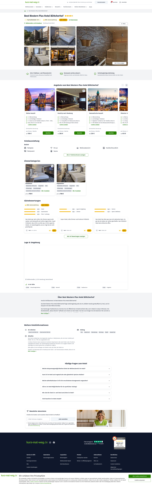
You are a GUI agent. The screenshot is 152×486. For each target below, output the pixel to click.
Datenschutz (114, 457)
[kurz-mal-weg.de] (32, 2)
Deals (90, 7)
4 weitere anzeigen (32, 124)
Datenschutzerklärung (35, 425)
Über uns (96, 461)
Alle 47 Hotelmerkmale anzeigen (76, 155)
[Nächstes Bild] (52, 99)
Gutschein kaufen (101, 2)
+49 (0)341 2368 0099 (73, 2)
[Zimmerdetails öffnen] (52, 166)
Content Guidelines (115, 464)
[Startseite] (25, 11)
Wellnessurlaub (29, 7)
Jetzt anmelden (63, 419)
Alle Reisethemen (64, 464)
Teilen (124, 23)
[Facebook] (54, 442)
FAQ (27, 464)
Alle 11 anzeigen (45, 191)
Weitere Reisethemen (80, 7)
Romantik (57, 7)
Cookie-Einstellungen (32, 467)
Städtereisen (48, 7)
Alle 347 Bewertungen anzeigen (76, 236)
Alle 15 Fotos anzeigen (119, 63)
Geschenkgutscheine (48, 457)
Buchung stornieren (31, 461)
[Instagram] (50, 442)
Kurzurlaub (38, 7)
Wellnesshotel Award (65, 461)
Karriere (96, 457)
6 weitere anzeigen (95, 124)
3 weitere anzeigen (64, 124)
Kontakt (28, 457)
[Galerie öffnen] (36, 36)
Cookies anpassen (34, 481)
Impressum (113, 461)
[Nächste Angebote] (126, 85)
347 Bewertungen (73, 20)
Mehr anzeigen (45, 313)
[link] (40, 112)
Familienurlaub (67, 7)
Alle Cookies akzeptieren (140, 476)
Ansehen (48, 133)
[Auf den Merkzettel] (52, 91)
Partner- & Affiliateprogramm (84, 461)
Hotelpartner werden (82, 457)
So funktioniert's (98, 464)
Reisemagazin (63, 457)
